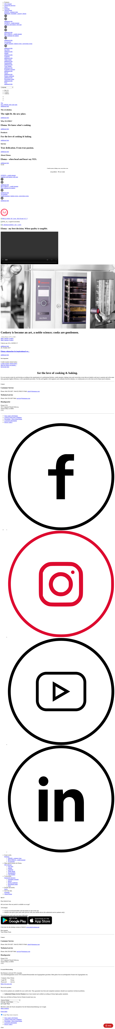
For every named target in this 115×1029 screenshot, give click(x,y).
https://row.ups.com (6, 984)
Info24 (10, 881)
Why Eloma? (8, 865)
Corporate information (10, 420)
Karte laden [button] (4, 1011)
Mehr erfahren (5, 1008)
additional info (5, 117)
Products (6, 856)
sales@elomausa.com (33, 391)
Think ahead (11, 871)
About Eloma (8, 894)
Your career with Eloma (11, 416)
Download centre (13, 884)
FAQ (9, 886)
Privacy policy (8, 422)
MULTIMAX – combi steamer (16, 860)
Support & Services (9, 878)
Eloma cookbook (13, 882)
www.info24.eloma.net (32, 927)
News (6, 889)
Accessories (11, 861)
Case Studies (11, 874)
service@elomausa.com (23, 398)
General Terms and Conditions (13, 417)
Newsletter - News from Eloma (13, 419)
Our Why (10, 866)
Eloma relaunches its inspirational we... (15, 351)
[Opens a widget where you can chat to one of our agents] (108, 1026)
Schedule (7, 892)
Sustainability (12, 873)
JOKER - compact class (14, 858)
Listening (10, 869)
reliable (10, 868)
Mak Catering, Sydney (7, 338)
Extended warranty (13, 879)
